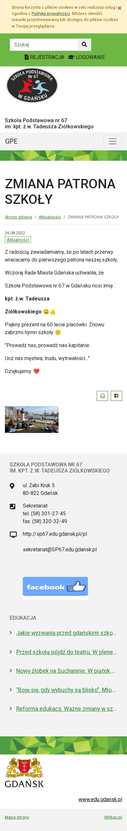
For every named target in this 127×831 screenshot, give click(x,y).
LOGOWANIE (90, 57)
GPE (11, 141)
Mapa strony (17, 817)
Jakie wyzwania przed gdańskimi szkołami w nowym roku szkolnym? (66, 633)
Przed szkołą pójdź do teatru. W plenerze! (66, 652)
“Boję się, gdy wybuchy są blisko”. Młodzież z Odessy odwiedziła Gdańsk (66, 690)
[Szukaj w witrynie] (84, 45)
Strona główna (18, 217)
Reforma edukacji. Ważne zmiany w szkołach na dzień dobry (66, 709)
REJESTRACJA (47, 57)
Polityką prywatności (51, 13)
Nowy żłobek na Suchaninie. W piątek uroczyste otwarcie (66, 671)
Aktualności (50, 217)
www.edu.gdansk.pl (100, 799)
